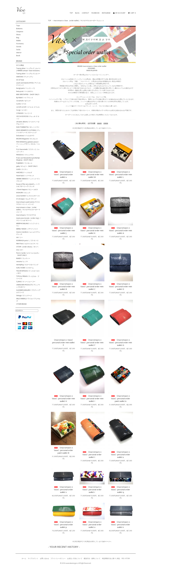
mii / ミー (19, 237)
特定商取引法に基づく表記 (111, 558)
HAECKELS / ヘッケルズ (24, 172)
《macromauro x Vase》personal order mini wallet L (120, 174)
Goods (18, 47)
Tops (18, 26)
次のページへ (106, 128)
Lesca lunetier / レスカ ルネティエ (28, 196)
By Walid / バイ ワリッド (24, 98)
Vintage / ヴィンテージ (24, 295)
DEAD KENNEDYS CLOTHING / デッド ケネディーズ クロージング (28, 131)
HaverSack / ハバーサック (25, 176)
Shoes (18, 35)
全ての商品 (20, 65)
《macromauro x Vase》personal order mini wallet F (91, 342)
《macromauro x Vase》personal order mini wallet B (63, 286)
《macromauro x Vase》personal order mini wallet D (120, 286)
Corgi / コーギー (21, 110)
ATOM (127, 558)
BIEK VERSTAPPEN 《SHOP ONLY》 (28, 94)
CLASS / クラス (21, 104)
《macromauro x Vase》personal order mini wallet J (63, 230)
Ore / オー (19, 250)
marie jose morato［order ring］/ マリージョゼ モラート (28, 219)
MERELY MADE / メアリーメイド (27, 229)
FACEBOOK (95, 13)
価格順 (99, 123)
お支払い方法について (74, 558)
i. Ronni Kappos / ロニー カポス (27, 189)
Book (18, 56)
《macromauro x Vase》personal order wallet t (92, 454)
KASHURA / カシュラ (23, 193)
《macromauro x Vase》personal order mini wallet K (91, 230)
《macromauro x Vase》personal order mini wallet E (63, 342)
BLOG (77, 13)
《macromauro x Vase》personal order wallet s (63, 489)
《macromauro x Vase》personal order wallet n (120, 524)
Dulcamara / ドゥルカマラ (25, 136)
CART (133, 13)
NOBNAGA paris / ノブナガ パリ (27, 240)
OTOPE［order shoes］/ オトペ (27, 247)
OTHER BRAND (21, 304)
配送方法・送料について (92, 558)
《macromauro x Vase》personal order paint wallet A (120, 398)
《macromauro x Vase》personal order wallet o (92, 524)
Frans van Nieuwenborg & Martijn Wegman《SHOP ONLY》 (28, 159)
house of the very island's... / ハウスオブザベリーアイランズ (28, 185)
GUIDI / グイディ (22, 169)
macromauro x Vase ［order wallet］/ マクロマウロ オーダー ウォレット (79, 21)
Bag (17, 38)
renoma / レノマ (22, 261)
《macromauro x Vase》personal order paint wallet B (63, 450)
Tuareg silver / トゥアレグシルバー (28, 74)
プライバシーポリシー (58, 558)
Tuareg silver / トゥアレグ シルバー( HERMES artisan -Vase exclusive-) (28, 69)
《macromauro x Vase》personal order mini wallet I (91, 398)
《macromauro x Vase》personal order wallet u (63, 174)
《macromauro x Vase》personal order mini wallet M (91, 174)
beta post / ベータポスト (24, 91)
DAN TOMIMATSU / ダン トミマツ (27, 127)
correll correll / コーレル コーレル (28, 107)
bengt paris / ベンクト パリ (25, 88)
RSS (123, 558)
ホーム (24, 558)
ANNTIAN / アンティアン (24, 77)
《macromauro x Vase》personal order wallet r (92, 489)
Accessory (20, 44)
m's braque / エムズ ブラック (26, 199)
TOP (71, 13)
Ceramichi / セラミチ (23, 101)
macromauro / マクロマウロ (26, 215)
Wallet (18, 41)
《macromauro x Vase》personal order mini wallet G (120, 342)
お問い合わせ (44, 558)
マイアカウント (33, 558)
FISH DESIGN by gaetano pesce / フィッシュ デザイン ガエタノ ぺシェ (28, 144)
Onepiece (19, 32)
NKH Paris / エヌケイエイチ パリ (27, 244)
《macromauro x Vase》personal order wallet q (120, 489)
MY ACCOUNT (120, 13)
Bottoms (19, 29)
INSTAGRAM (106, 13)
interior (19, 53)
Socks (18, 50)
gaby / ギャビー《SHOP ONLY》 (27, 166)
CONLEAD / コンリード (24, 113)
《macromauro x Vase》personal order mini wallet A (120, 230)
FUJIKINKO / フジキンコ (24, 163)
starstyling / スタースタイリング (27, 265)
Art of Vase (20, 80)
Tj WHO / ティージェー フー (25, 282)
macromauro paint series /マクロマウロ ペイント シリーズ (28, 203)
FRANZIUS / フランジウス (25, 155)
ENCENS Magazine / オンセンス (27, 139)
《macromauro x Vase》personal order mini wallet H (63, 398)
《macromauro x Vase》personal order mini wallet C (91, 286)
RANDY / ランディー (23, 258)
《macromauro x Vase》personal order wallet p (63, 524)
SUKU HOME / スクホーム (25, 268)
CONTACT (85, 13)
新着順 (106, 123)
